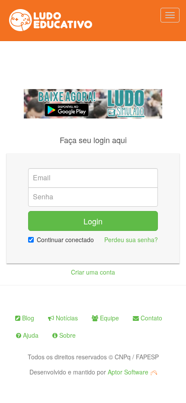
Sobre (67, 335)
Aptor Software (129, 372)
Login (93, 221)
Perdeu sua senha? (131, 239)
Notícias (66, 317)
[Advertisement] (93, 65)
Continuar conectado (65, 239)
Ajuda (29, 335)
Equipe (108, 317)
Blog (27, 317)
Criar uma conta (93, 272)
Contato (150, 317)
